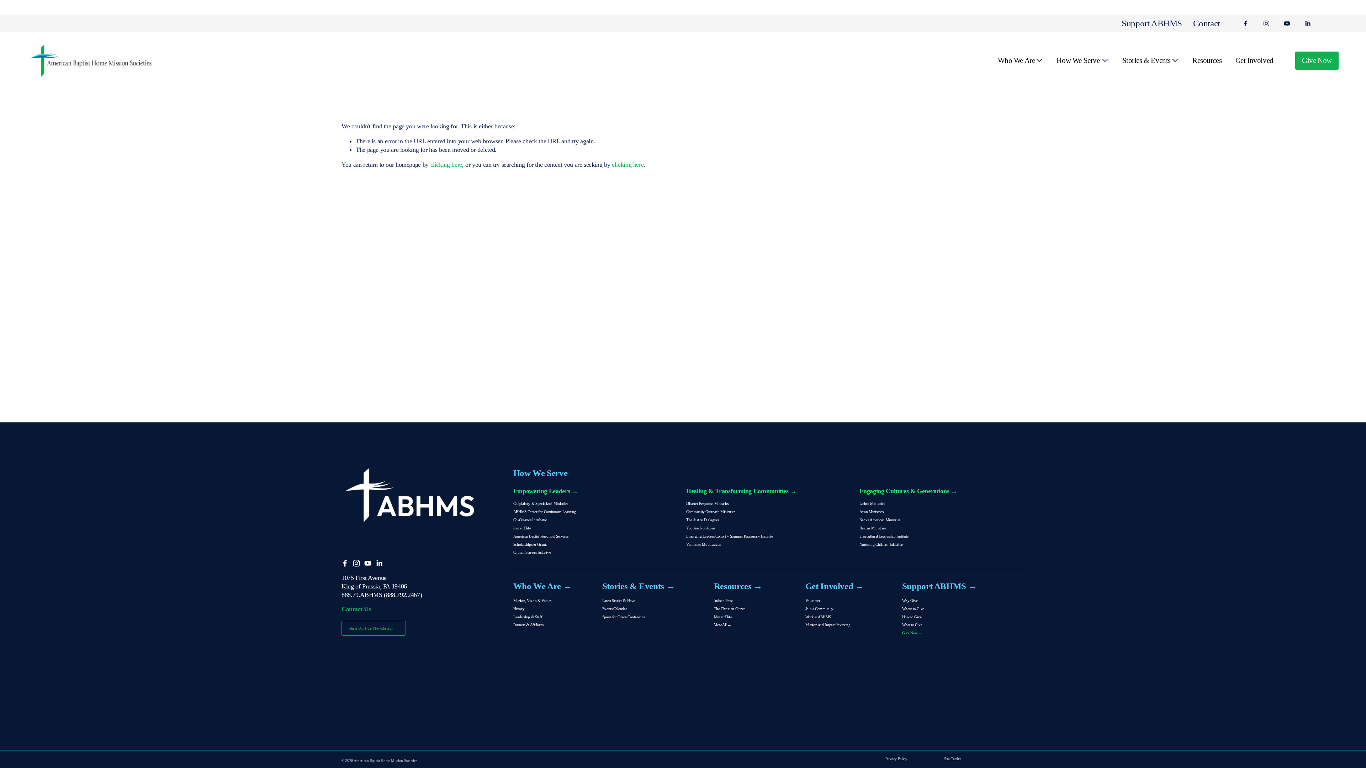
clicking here (446, 164)
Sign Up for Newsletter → (374, 628)
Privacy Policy (896, 759)
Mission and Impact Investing (828, 625)
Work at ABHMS (818, 617)
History (518, 609)
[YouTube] (1287, 23)
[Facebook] (1245, 23)
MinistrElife (723, 617)
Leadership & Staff (527, 617)
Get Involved (1254, 60)
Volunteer (812, 600)
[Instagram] (1266, 23)
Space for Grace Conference (623, 617)
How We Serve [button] (1078, 60)
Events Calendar (614, 609)
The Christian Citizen (730, 609)
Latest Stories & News (618, 600)
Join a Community (819, 609)
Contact (1206, 23)
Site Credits (952, 759)
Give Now (1317, 60)
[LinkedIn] (1307, 23)
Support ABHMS (1152, 23)
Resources (1207, 60)
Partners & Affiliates (528, 625)
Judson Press (723, 600)
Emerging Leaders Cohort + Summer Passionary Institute (729, 536)
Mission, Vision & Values (532, 600)
